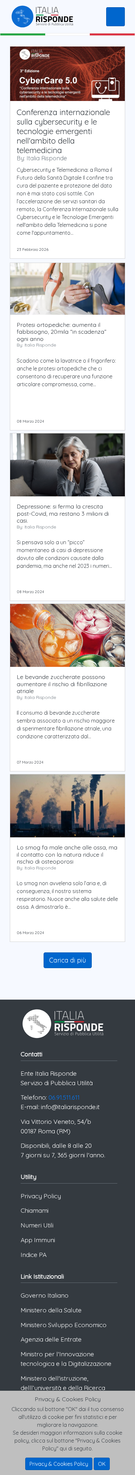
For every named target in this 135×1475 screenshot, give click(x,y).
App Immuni (38, 1240)
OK (102, 1464)
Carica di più (67, 960)
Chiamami (34, 1210)
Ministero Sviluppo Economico (63, 1325)
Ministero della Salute (51, 1310)
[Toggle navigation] (115, 16)
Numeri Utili (37, 1225)
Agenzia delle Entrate (51, 1339)
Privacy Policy (41, 1196)
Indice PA (34, 1255)
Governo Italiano (44, 1295)
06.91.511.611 (64, 1097)
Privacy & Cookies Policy (58, 1464)
